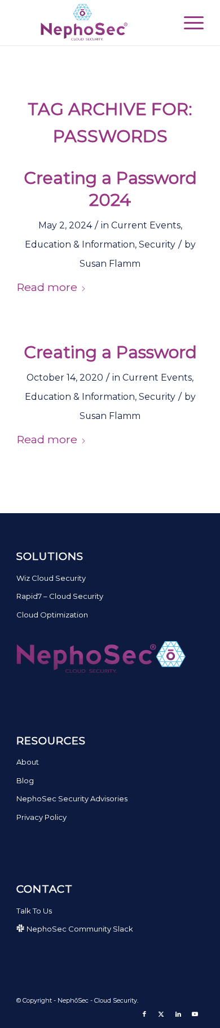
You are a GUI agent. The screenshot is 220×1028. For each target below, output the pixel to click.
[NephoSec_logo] (91, 22)
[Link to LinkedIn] (178, 1013)
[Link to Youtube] (195, 1013)
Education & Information (80, 244)
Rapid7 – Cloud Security (59, 596)
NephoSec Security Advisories (71, 798)
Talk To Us (34, 910)
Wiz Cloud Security (51, 578)
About (27, 761)
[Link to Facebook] (144, 1013)
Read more (46, 287)
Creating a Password (110, 352)
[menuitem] (188, 22)
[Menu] (188, 22)
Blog (25, 780)
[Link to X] (161, 1013)
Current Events (146, 225)
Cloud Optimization (52, 614)
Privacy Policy (41, 817)
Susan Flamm (110, 263)
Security (157, 244)
